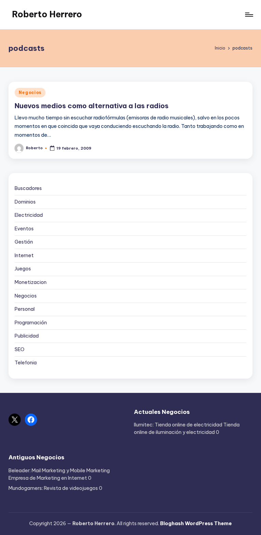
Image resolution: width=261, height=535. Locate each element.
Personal (25, 309)
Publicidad (27, 336)
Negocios (30, 92)
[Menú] (248, 15)
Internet (24, 255)
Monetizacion (31, 282)
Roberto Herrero (47, 14)
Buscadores (28, 188)
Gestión (24, 242)
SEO (19, 349)
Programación (31, 323)
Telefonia (26, 363)
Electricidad (29, 215)
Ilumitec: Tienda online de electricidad (178, 425)
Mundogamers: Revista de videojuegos (53, 488)
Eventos (24, 229)
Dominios (25, 202)
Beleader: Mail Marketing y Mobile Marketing (59, 470)
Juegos (23, 269)
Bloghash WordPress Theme (196, 523)
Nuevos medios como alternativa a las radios (92, 105)
